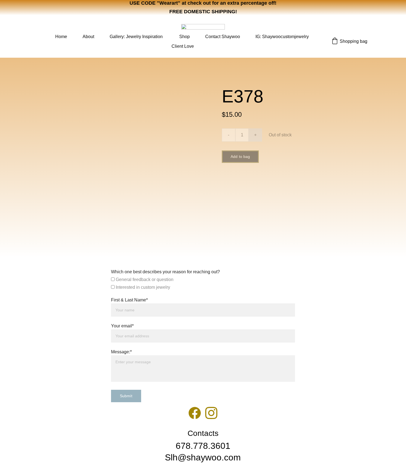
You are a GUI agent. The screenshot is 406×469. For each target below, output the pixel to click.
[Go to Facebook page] (195, 413)
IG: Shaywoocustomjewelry (282, 36)
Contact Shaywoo (222, 36)
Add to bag (240, 156)
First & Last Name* (129, 300)
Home (61, 36)
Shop (184, 36)
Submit (126, 396)
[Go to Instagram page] (211, 413)
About (88, 36)
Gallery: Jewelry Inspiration (137, 36)
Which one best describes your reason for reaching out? (165, 271)
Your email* (122, 326)
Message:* (121, 351)
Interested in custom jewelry (142, 287)
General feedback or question (144, 279)
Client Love (183, 46)
